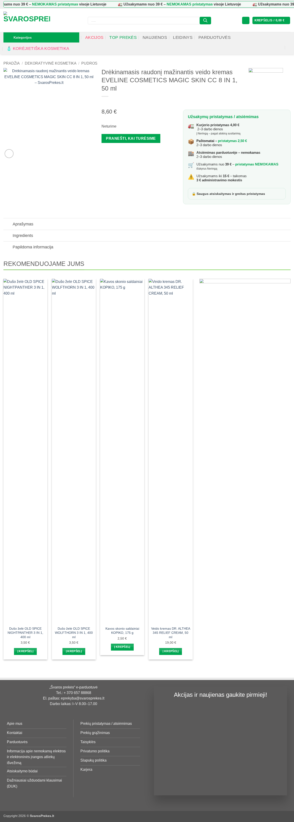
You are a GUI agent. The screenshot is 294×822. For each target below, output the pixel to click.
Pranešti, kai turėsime (131, 138)
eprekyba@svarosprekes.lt (82, 698)
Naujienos (155, 37)
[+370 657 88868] (289, 47)
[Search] (205, 20)
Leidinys (182, 37)
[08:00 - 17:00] (286, 38)
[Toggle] (7, 225)
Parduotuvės (214, 37)
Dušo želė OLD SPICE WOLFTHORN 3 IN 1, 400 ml (74, 633)
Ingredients (23, 235)
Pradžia (11, 63)
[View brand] (266, 85)
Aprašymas (23, 224)
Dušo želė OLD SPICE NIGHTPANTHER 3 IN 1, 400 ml (25, 633)
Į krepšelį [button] (25, 651)
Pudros (89, 63)
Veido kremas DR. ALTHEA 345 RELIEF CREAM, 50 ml (170, 633)
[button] (245, 20)
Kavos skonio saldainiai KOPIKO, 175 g (122, 631)
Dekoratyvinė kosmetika (50, 63)
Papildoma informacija (33, 247)
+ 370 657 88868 (77, 693)
